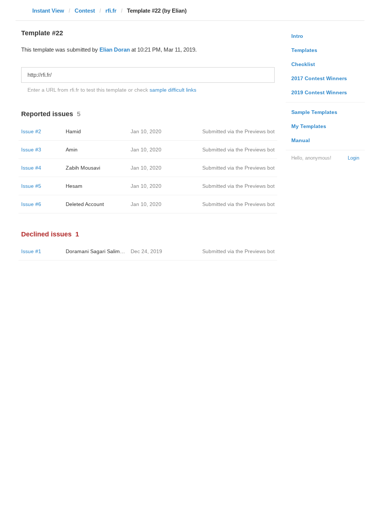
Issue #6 (31, 204)
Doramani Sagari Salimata (96, 251)
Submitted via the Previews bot (238, 131)
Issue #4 (31, 168)
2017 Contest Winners (319, 78)
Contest (85, 10)
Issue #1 (31, 251)
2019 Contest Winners (319, 92)
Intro (297, 36)
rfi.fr (111, 10)
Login (353, 158)
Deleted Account (85, 204)
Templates (304, 50)
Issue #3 (31, 150)
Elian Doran (114, 49)
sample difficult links (173, 90)
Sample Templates (314, 112)
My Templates (308, 126)
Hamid (73, 131)
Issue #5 (31, 186)
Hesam (74, 186)
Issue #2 (31, 131)
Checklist (303, 64)
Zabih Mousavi (83, 168)
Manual (300, 140)
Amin (72, 150)
